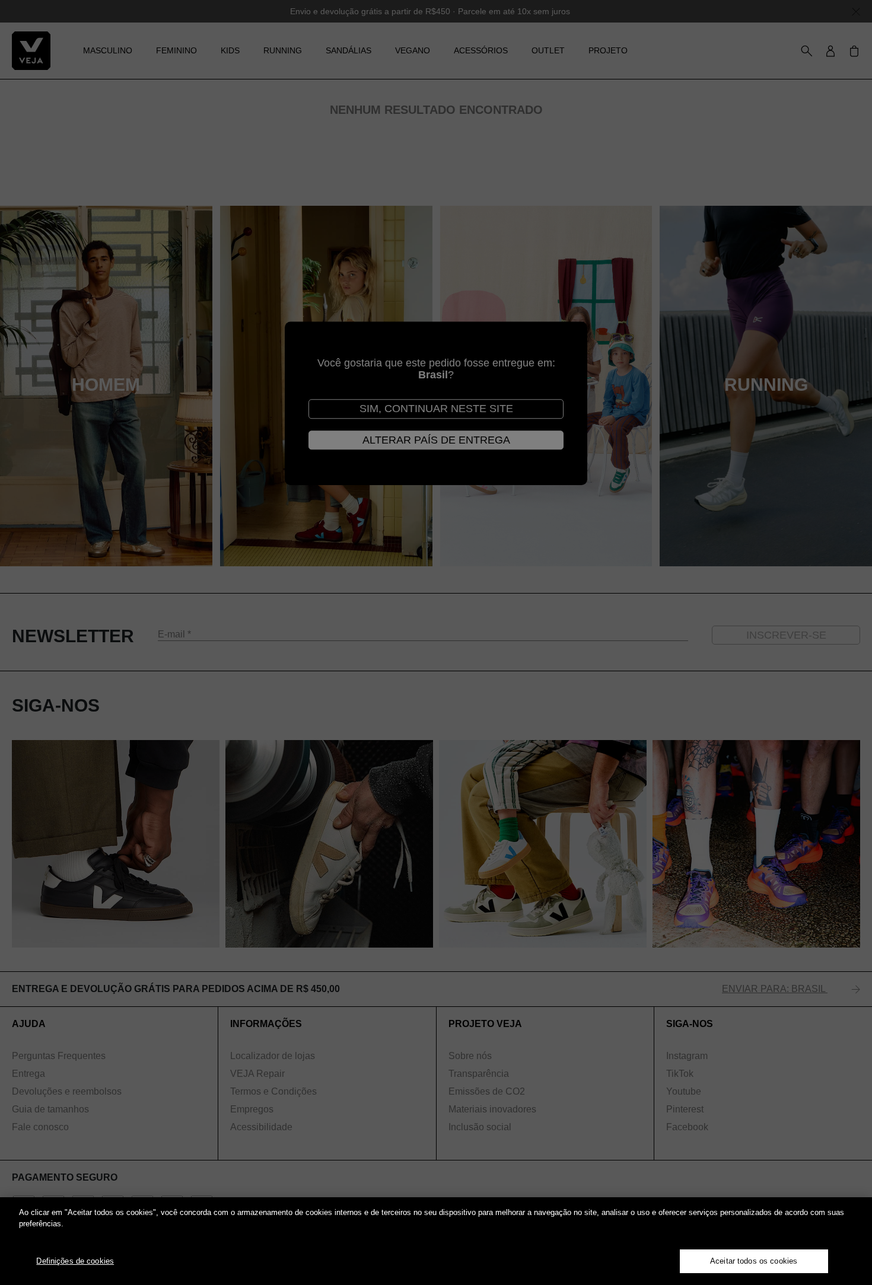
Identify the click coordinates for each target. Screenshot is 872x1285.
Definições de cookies (75, 1261)
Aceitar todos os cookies (753, 1261)
